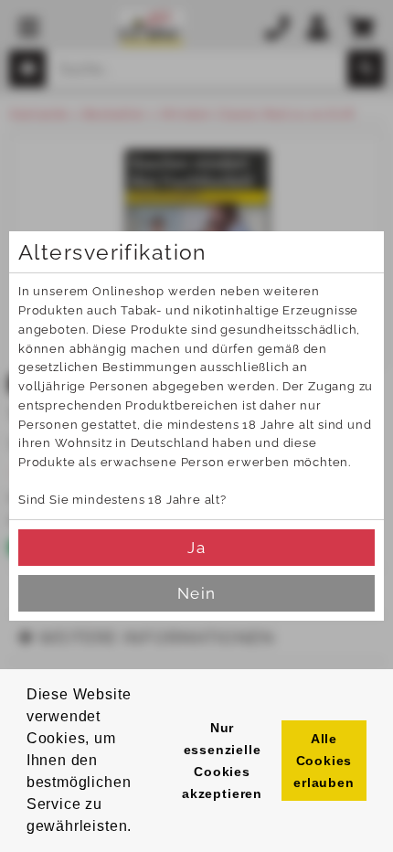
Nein (196, 593)
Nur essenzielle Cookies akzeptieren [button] (222, 760)
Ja (196, 547)
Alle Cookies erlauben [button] (324, 760)
